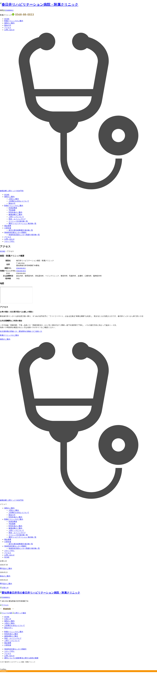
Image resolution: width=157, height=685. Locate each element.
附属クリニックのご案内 (13, 21)
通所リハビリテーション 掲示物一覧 (22, 223)
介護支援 (7, 228)
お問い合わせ (9, 30)
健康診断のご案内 (15, 214)
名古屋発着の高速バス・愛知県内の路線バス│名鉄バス (21, 331)
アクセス (7, 27)
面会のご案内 (5, 576)
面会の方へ (8, 628)
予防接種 (12, 210)
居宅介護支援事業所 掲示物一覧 (21, 230)
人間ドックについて (16, 217)
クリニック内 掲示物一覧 (18, 221)
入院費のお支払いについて (19, 201)
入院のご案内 (14, 199)
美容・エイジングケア (17, 219)
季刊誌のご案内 (6, 568)
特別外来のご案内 (15, 212)
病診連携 (7, 226)
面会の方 (7, 25)
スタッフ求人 (9, 241)
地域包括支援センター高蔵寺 (15, 232)
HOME (6, 19)
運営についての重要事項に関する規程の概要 (21, 658)
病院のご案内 (9, 23)
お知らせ (7, 619)
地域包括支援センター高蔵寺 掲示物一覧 (24, 235)
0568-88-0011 (21, 268)
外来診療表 (13, 208)
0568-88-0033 (21, 271)
